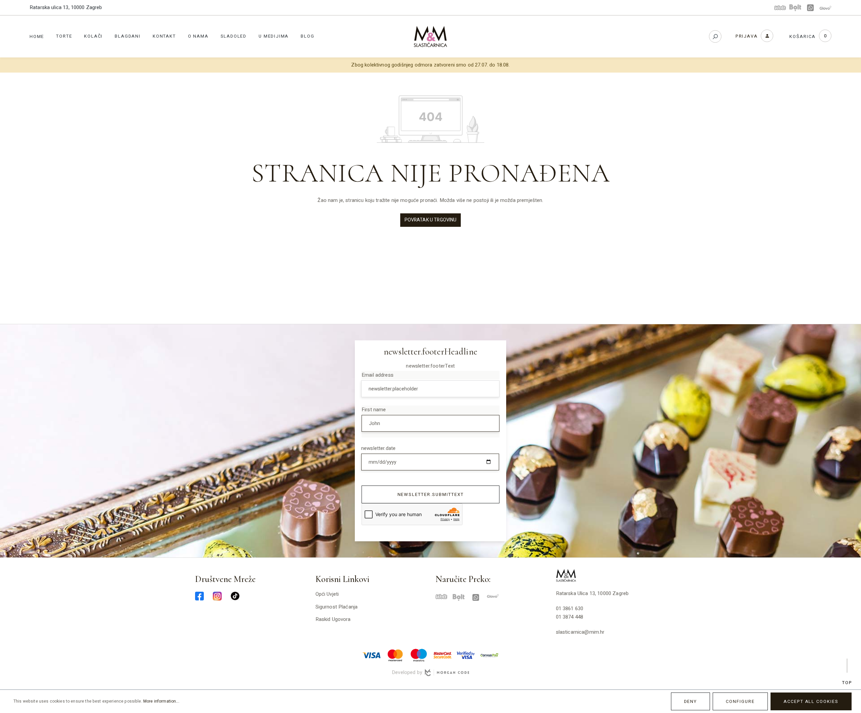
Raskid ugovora (333, 619)
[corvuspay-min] (489, 655)
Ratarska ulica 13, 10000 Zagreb (66, 7)
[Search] (715, 36)
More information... (161, 701)
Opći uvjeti (327, 594)
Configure (740, 701)
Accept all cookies (811, 701)
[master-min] (395, 655)
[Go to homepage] (430, 36)
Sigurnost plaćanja (336, 607)
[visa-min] (372, 655)
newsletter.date (378, 448)
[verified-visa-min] (466, 655)
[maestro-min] (419, 655)
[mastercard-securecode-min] (442, 655)
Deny (690, 701)
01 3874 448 (570, 617)
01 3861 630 (570, 608)
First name (374, 409)
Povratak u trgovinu (431, 219)
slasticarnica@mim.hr (580, 632)
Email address (378, 375)
